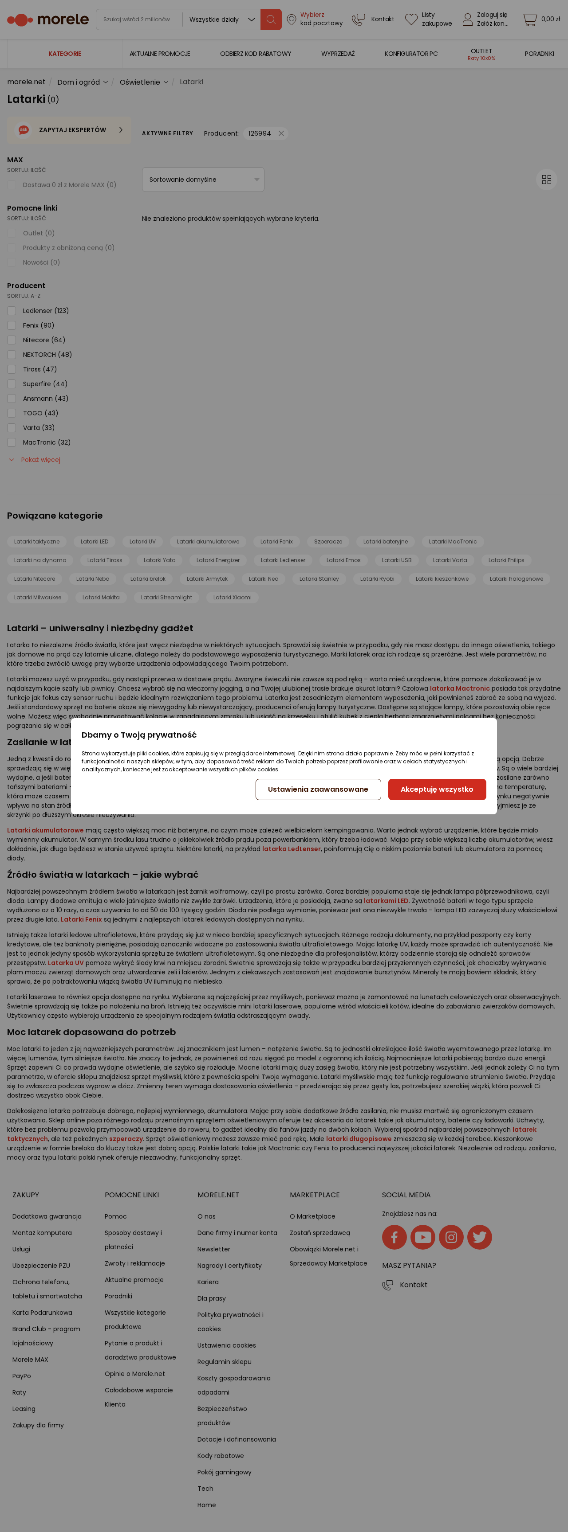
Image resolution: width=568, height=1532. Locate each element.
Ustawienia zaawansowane (318, 789)
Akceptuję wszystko (437, 789)
